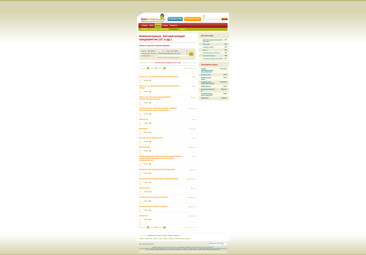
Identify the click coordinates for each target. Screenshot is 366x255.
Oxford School (206, 86)
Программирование (209, 55)
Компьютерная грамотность (211, 52)
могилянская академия (173, 57)
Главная (144, 25)
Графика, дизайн (208, 47)
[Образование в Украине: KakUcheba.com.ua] (153, 17)
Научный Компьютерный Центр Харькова (157, 169)
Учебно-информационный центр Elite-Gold (207, 70)
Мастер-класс (145, 147)
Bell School (205, 98)
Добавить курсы (194, 19)
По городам (145, 29)
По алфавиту (173, 29)
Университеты (151, 235)
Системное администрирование (213, 58)
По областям (153, 29)
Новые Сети (144, 188)
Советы (170, 235)
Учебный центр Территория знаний (207, 82)
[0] (140, 223)
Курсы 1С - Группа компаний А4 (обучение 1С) (158, 76)
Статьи (165, 25)
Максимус (143, 128)
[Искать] (204, 16)
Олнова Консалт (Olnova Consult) (153, 197)
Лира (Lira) (143, 119)
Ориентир (143, 216)
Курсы (158, 25)
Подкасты (173, 25)
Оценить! (146, 80)
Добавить (182, 29)
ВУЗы (151, 25)
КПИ (164, 57)
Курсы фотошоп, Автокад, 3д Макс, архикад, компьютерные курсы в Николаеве (158, 109)
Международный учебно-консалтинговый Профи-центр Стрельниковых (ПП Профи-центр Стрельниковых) (160, 158)
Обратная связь (179, 238)
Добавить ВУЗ (176, 19)
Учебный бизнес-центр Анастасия (207, 94)
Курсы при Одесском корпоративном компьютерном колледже (155, 98)
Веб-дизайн (206, 44)
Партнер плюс (206, 74)
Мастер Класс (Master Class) (151, 138)
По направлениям (163, 29)
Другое (205, 50)
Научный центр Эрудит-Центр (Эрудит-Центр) (158, 179)
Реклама (187, 238)
